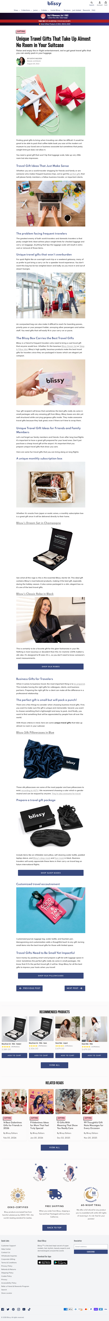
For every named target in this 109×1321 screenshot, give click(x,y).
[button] (91, 3)
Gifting (21, 31)
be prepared (79, 684)
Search (4, 1290)
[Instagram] (18, 1309)
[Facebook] (2, 1309)
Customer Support (8, 1246)
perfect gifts (75, 174)
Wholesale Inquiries (9, 1256)
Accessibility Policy (8, 1283)
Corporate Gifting (8, 1259)
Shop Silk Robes (51, 666)
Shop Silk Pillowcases (51, 976)
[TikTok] (29, 1309)
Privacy (4, 1279)
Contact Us (5, 1252)
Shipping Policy (7, 1273)
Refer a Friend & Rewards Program (15, 1286)
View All (54, 1065)
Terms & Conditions (9, 1262)
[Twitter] (8, 1309)
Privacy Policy (6, 1266)
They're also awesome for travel (66, 793)
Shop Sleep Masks (51, 873)
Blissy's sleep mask (41, 858)
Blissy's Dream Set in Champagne (38, 523)
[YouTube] (24, 1309)
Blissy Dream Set (69, 346)
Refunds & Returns (8, 1269)
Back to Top (54, 1228)
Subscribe (91, 1251)
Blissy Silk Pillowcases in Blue (35, 732)
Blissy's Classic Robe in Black (35, 594)
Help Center (6, 1249)
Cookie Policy (6, 1276)
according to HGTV (29, 790)
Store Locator (6, 1293)
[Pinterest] (13, 1309)
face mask (59, 858)
